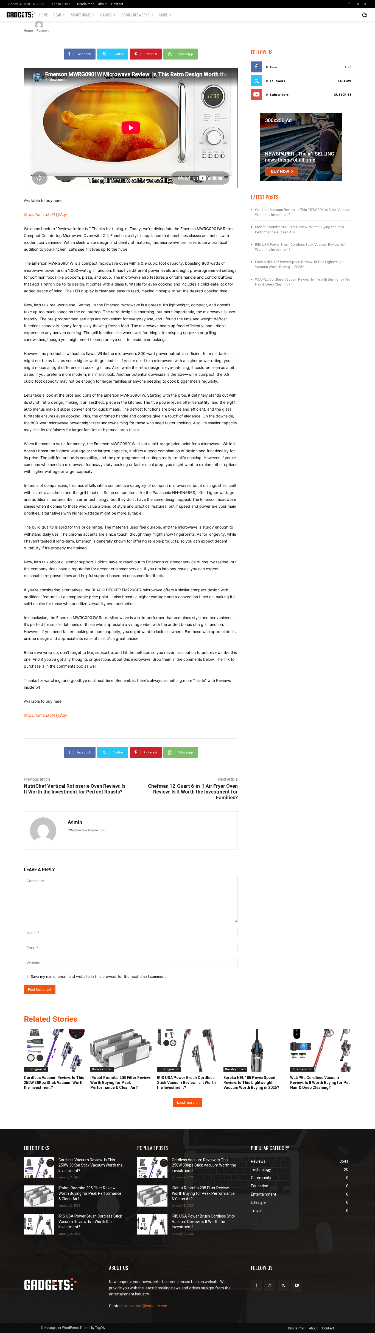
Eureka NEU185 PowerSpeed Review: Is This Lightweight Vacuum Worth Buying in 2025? (251, 1082)
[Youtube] (296, 1285)
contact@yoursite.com (149, 1306)
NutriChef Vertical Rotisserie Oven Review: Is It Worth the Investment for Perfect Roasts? (74, 789)
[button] (364, 14)
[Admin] (40, 25)
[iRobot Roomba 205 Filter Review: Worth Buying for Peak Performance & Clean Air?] (120, 1050)
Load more (185, 1102)
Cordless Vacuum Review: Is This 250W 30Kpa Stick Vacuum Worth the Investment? (54, 1082)
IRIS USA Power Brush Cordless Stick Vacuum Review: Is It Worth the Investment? (186, 1082)
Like (348, 67)
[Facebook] (349, 4)
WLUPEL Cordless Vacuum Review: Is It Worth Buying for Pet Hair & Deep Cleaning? (320, 1082)
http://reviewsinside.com (86, 830)
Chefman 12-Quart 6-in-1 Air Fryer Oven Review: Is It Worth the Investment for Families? (193, 791)
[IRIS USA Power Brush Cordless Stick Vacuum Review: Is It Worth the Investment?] (187, 1050)
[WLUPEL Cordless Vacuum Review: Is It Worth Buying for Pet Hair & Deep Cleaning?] (320, 1050)
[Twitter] (365, 4)
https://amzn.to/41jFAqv (45, 214)
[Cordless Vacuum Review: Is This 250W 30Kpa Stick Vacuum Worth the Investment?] (54, 1050)
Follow (344, 81)
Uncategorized (36, 1069)
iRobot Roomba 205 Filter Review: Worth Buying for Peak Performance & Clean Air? (120, 1082)
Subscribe (342, 94)
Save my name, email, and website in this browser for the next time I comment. (99, 976)
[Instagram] (357, 4)
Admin (54, 24)
